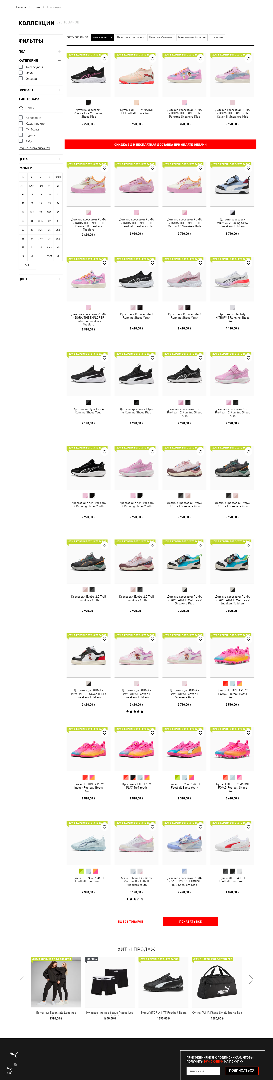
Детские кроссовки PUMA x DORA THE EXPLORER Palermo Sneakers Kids (184, 113)
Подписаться (242, 1070)
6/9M (31, 185)
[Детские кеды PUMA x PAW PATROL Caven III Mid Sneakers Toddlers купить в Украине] (89, 655)
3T (23, 194)
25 (49, 203)
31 (32, 221)
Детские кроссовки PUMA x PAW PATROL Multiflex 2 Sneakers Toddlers (232, 600)
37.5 (40, 238)
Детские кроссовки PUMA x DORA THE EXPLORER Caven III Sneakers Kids (232, 113)
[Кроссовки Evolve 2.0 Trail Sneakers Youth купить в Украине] (89, 561)
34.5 (40, 229)
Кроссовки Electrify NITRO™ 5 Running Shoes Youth (232, 317)
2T (58, 185)
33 (23, 229)
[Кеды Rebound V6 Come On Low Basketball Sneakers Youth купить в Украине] (136, 843)
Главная (21, 7)
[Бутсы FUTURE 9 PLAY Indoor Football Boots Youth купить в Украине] (89, 749)
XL (58, 256)
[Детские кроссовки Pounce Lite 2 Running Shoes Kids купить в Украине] (89, 75)
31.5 (40, 221)
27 (23, 212)
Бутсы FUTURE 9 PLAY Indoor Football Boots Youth (89, 787)
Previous (22, 979)
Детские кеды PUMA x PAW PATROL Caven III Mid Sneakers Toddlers (88, 694)
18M (49, 185)
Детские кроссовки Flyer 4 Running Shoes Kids (136, 410)
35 (49, 229)
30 (23, 221)
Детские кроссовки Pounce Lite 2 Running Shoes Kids (88, 113)
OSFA (49, 256)
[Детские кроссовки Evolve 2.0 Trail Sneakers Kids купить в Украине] (184, 468)
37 (32, 238)
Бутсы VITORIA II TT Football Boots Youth (232, 879)
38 (49, 238)
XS (58, 247)
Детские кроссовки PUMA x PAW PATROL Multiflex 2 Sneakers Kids (184, 600)
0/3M (58, 177)
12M (40, 185)
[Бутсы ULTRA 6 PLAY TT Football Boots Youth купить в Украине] (184, 749)
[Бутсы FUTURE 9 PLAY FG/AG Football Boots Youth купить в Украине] (232, 655)
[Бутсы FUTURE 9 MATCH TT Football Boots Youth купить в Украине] (136, 75)
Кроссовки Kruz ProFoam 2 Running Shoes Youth (89, 504)
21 (58, 194)
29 (58, 212)
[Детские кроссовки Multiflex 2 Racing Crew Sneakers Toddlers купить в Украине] (232, 184)
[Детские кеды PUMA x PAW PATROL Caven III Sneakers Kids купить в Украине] (184, 655)
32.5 (58, 221)
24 (40, 203)
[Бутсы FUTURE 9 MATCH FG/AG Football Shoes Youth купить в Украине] (232, 749)
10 (40, 247)
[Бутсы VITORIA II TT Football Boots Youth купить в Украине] (232, 843)
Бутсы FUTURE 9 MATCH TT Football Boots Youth (136, 111)
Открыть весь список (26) (34, 148)
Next (250, 979)
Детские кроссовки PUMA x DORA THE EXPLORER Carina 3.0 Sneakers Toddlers (88, 224)
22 (23, 203)
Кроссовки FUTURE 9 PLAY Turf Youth (136, 785)
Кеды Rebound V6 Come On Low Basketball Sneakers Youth (137, 881)
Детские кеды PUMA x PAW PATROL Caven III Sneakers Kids (184, 694)
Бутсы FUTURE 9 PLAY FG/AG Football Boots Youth (232, 694)
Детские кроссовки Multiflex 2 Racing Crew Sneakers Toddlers (232, 223)
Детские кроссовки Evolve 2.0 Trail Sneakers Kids (184, 504)
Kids (49, 247)
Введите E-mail (197, 1071)
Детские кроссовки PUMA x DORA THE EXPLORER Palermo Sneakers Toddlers (88, 319)
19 (40, 194)
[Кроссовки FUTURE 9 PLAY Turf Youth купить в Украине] (136, 749)
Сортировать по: (78, 37)
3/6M (23, 185)
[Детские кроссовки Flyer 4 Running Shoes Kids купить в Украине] (136, 374)
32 (49, 221)
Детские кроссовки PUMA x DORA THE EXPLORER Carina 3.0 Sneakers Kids (184, 223)
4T (32, 194)
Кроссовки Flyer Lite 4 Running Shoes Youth (89, 410)
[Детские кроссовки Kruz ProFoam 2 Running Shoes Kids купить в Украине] (184, 374)
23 (32, 203)
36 (23, 238)
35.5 (58, 229)
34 (32, 229)
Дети (37, 7)
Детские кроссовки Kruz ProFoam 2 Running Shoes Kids (184, 412)
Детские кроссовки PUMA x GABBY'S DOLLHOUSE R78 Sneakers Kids (184, 881)
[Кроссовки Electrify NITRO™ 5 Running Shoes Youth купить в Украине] (232, 279)
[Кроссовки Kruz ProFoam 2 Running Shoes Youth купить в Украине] (89, 468)
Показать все (190, 921)
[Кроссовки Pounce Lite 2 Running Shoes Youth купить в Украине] (136, 279)
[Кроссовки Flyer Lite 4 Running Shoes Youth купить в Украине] (89, 374)
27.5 (32, 212)
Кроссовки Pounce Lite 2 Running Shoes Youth (136, 315)
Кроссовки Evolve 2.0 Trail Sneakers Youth (88, 598)
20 (49, 194)
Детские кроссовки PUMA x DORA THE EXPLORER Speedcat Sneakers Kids (136, 223)
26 (58, 203)
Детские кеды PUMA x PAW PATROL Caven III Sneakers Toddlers (136, 694)
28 (40, 212)
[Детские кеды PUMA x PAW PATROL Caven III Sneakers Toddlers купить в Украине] (136, 655)
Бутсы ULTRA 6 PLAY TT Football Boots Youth (184, 785)
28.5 (49, 212)
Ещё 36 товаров (130, 921)
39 (23, 247)
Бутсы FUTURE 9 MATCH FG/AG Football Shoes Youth (232, 787)
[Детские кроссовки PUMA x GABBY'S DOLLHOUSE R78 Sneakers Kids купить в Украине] (184, 843)
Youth (27, 265)
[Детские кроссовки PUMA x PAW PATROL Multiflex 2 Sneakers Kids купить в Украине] (184, 561)
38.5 (58, 238)
